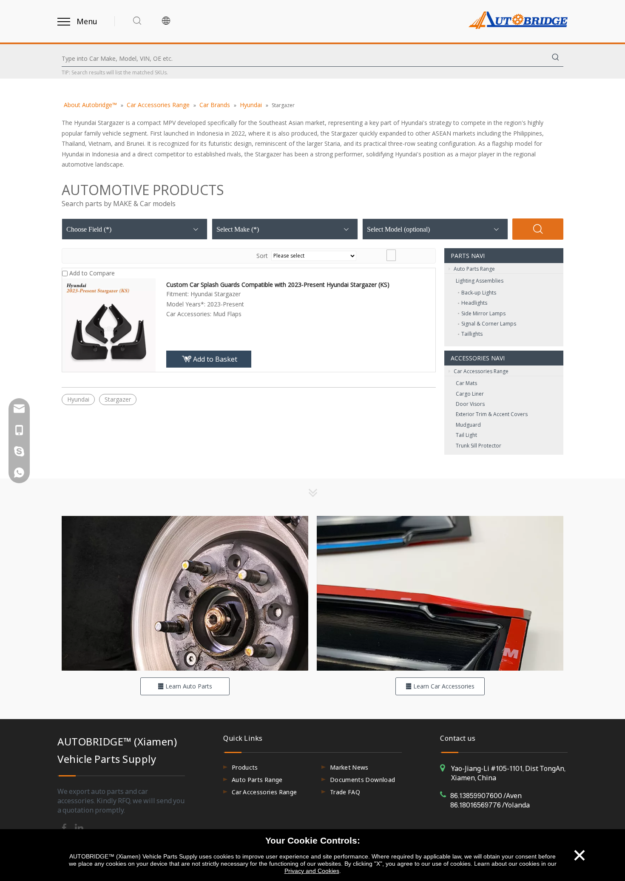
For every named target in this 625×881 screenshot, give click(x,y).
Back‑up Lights (478, 292)
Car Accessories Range (480, 371)
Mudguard (468, 424)
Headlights (474, 302)
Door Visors (470, 404)
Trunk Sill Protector (478, 445)
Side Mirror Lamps (483, 313)
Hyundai (78, 399)
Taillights (472, 333)
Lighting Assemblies (479, 280)
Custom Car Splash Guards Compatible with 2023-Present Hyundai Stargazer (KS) (277, 284)
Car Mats (466, 383)
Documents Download (362, 780)
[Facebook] (64, 827)
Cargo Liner (470, 393)
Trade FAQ (345, 792)
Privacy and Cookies (311, 870)
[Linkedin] (79, 827)
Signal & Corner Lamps (488, 323)
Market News (349, 767)
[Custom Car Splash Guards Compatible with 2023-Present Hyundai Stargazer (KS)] (109, 324)
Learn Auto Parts (188, 686)
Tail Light (466, 435)
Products (245, 767)
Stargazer (118, 399)
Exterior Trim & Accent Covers (492, 414)
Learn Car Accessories (443, 686)
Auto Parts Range (473, 268)
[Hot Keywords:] (555, 58)
